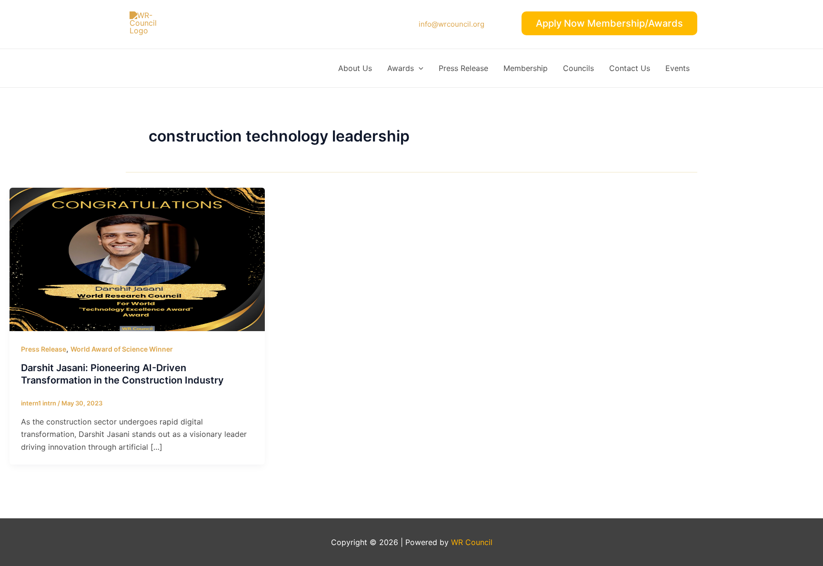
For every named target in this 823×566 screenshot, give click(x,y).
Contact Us (629, 68)
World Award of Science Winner (121, 349)
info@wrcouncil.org (451, 24)
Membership (525, 68)
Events (677, 68)
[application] (418, 68)
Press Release (463, 68)
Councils (578, 68)
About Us (355, 68)
